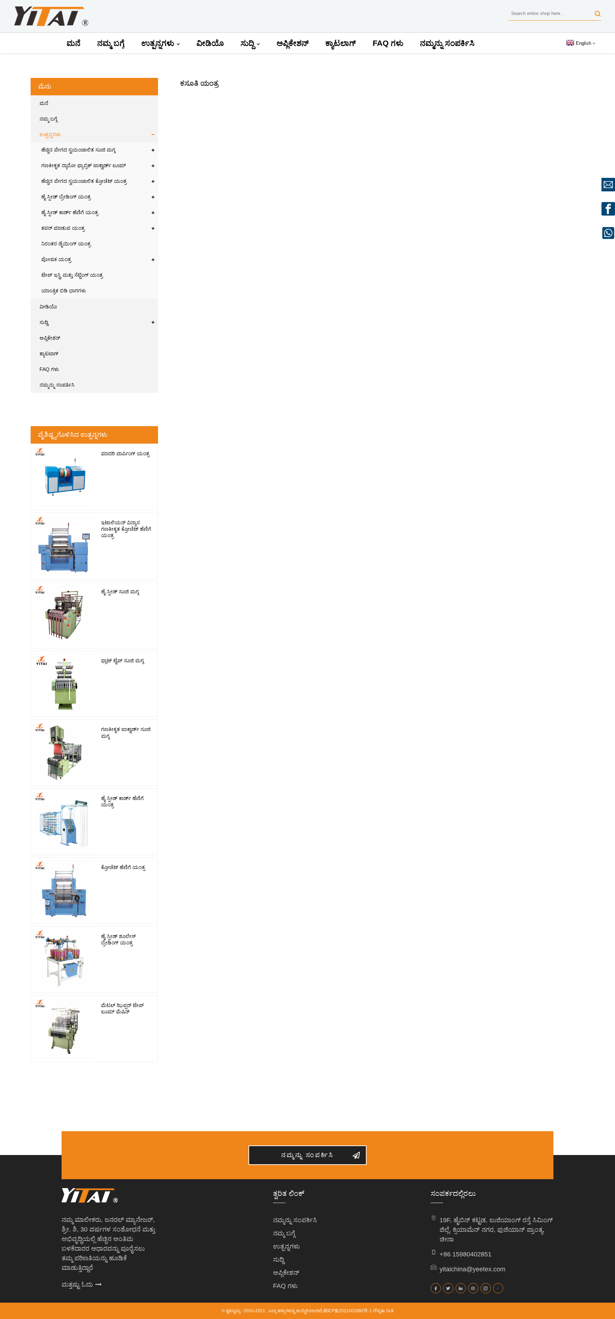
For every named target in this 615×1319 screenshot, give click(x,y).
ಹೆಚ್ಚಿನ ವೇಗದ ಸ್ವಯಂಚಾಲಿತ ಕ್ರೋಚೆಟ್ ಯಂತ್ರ (84, 181)
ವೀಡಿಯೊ (210, 43)
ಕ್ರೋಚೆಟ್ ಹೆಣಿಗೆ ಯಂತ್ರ (123, 867)
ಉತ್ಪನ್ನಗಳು (157, 43)
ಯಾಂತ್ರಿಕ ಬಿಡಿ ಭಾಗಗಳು (63, 290)
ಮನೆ (73, 43)
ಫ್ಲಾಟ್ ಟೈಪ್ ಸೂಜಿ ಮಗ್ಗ (122, 660)
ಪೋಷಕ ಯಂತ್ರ (56, 259)
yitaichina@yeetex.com (472, 1269)
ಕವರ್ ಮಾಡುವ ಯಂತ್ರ (63, 228)
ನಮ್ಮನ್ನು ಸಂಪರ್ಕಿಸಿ (447, 43)
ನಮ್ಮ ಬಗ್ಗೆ (111, 43)
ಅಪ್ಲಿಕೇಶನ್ (293, 43)
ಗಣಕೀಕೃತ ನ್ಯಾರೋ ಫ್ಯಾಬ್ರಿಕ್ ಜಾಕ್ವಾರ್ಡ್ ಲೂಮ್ (83, 165)
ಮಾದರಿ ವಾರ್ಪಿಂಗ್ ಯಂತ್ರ (125, 453)
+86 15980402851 (466, 1254)
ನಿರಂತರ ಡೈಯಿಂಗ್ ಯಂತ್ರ (66, 244)
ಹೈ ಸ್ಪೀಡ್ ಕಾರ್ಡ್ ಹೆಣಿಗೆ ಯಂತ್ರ (69, 212)
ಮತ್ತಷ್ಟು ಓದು (77, 1284)
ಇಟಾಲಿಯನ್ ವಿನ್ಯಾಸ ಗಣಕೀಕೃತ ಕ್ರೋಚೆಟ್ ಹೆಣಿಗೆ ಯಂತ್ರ (126, 529)
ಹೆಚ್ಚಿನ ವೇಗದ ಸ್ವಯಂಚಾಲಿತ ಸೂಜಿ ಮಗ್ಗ (78, 150)
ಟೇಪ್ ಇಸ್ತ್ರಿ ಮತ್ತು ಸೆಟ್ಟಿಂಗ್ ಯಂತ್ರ (72, 275)
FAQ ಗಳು (388, 43)
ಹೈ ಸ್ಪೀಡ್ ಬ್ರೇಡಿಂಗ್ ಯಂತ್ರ (66, 197)
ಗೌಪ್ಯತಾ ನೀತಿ (383, 1310)
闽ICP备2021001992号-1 (347, 1310)
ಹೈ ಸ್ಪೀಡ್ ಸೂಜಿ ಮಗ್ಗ (120, 591)
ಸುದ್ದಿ (247, 43)
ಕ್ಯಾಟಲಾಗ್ (340, 43)
